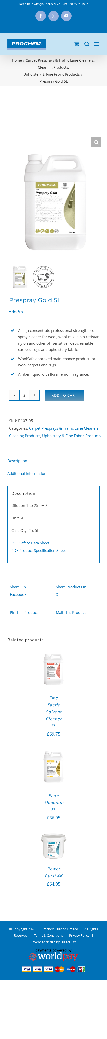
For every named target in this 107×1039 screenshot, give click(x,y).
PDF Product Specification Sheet (38, 550)
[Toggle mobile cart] (76, 44)
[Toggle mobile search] (86, 44)
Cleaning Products (24, 435)
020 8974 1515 (78, 4)
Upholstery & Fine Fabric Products (71, 435)
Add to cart (64, 395)
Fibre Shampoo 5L (54, 802)
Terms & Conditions (48, 935)
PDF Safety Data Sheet (30, 543)
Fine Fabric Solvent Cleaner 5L (54, 712)
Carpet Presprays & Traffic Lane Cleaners (64, 428)
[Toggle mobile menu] (97, 44)
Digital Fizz (68, 942)
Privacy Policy (79, 935)
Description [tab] (17, 460)
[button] (96, 142)
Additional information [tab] (26, 473)
